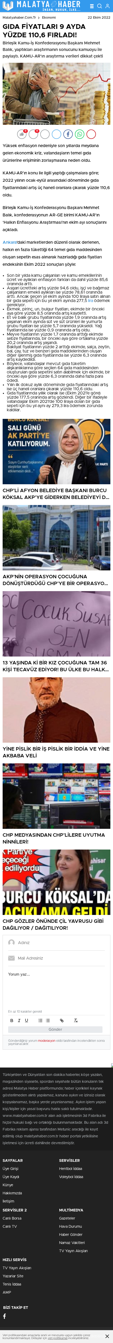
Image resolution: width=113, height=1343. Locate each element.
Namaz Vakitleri (72, 1243)
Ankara (10, 242)
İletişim (8, 1201)
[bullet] (48, 1020)
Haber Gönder (71, 1235)
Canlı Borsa (12, 1218)
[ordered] (40, 1020)
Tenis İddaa (12, 1284)
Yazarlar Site (13, 1276)
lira (90, 301)
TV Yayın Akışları (73, 1251)
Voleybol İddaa (71, 1177)
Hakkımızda (12, 1193)
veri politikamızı (58, 1338)
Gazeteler (67, 1218)
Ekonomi (49, 17)
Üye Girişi (10, 1169)
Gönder (55, 1030)
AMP (7, 1292)
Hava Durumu (70, 1227)
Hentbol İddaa (70, 1169)
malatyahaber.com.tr (19, 17)
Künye (8, 1185)
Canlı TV (10, 1227)
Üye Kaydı (11, 1177)
